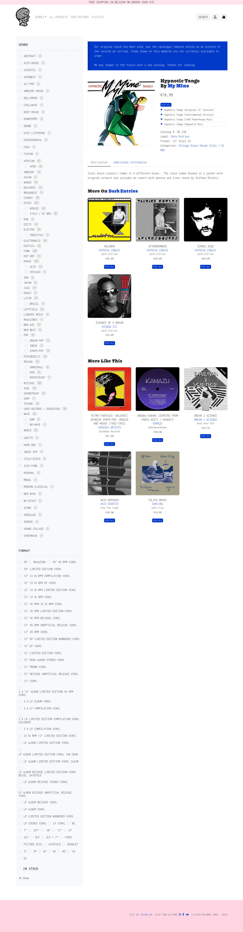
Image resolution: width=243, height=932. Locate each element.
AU (44, 851)
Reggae (28, 361)
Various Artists (109, 427)
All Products (58, 17)
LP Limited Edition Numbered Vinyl (49, 816)
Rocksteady (37, 377)
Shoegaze (30, 514)
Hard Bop (30, 445)
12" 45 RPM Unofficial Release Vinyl (50, 625)
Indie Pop (30, 452)
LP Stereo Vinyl (35, 823)
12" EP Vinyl (33, 646)
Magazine (39, 562)
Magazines (30, 319)
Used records (80, 17)
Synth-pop (36, 350)
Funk (27, 251)
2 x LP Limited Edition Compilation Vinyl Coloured (49, 720)
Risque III (109, 326)
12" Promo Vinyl (35, 667)
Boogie (34, 208)
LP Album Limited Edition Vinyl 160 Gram (48, 754)
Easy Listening (34, 133)
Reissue (29, 383)
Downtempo (30, 119)
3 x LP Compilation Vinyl (42, 729)
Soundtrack (31, 393)
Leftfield (30, 309)
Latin (27, 298)
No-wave (35, 424)
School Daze (205, 246)
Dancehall (36, 367)
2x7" (36, 830)
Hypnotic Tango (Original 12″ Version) (188, 110)
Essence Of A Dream (109, 322)
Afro (33, 166)
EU (25, 858)
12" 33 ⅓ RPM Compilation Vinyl (47, 575)
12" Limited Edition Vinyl (43, 653)
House (203, 145)
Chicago (184, 145)
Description (99, 162)
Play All (165, 105)
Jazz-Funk (30, 465)
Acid (33, 266)
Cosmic (28, 197)
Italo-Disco (32, 458)
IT (25, 851)
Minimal (29, 472)
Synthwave (30, 535)
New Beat (30, 330)
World (27, 430)
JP (34, 851)
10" (48, 830)
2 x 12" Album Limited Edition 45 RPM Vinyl (46, 693)
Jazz (27, 288)
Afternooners (157, 246)
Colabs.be (146, 914)
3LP (37, 837)
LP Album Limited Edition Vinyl (46, 742)
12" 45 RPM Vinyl (36, 632)
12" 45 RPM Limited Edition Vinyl (48, 611)
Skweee (28, 521)
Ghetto (28, 437)
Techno (28, 403)
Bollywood (30, 98)
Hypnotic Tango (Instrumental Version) (188, 114)
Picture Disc (33, 844)
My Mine (178, 85)
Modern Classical (36, 486)
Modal (27, 479)
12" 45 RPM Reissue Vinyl (42, 618)
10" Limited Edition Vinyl (43, 569)
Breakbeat (30, 192)
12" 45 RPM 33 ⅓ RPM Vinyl (43, 604)
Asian (27, 177)
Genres (39, 17)
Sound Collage (33, 528)
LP (70, 830)
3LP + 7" (52, 837)
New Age (29, 324)
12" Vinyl (30, 681)
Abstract (30, 56)
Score (27, 507)
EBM (32, 419)
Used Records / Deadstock (42, 408)
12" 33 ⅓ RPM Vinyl (38, 597)
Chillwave (30, 105)
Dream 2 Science (205, 415)
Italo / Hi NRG (40, 213)
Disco (194, 145)
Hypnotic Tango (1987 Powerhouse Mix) (187, 119)
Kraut (27, 293)
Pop (26, 335)
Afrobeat (30, 77)
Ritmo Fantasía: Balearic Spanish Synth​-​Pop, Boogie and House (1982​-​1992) (110, 419)
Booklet (72, 844)
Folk (27, 147)
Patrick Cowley (109, 250)
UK (54, 851)
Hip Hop (29, 256)
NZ (73, 823)
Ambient (29, 172)
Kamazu (157, 423)
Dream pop (36, 340)
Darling (157, 503)
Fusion (28, 153)
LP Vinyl (59, 823)
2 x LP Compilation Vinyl (42, 708)
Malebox (109, 246)
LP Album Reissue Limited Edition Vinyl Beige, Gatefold (47, 773)
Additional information (130, 162)
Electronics (32, 240)
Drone (27, 126)
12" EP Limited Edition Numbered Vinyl (52, 639)
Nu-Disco (30, 500)
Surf (27, 398)
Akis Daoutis (109, 503)
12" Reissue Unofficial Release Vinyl (51, 674)
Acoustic (30, 70)
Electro (29, 229)
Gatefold (55, 844)
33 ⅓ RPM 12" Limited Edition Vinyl (50, 735)
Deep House (31, 112)
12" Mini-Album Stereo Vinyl (44, 660)
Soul (27, 388)
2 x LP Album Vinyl (37, 701)
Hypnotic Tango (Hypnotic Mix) (183, 124)
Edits (27, 224)
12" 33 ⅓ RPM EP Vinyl (40, 583)
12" (59, 830)
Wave (27, 414)
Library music (33, 314)
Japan (27, 282)
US (73, 851)
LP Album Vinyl (34, 809)
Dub (26, 219)
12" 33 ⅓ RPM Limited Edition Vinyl (50, 590)
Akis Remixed (109, 500)
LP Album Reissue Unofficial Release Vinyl (45, 794)
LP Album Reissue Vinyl (40, 802)
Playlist (98, 17)
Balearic (30, 187)
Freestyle (36, 235)
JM (25, 562)
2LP (26, 837)
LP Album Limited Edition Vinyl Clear (51, 761)
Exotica (29, 245)
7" (25, 830)
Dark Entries (180, 136)
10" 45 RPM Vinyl (64, 562)
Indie (33, 345)
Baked (27, 182)
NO (63, 851)
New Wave (30, 493)
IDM (26, 277)
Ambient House (33, 91)
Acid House (31, 63)
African (29, 161)
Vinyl (69, 837)
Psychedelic (32, 356)
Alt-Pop (29, 84)
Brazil (34, 303)
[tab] (99, 162)
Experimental (33, 140)
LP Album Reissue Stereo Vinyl (46, 782)
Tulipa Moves (157, 500)
